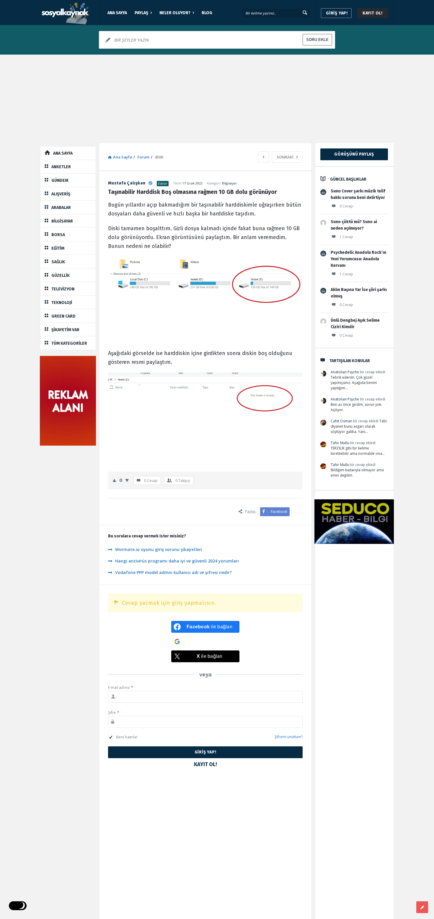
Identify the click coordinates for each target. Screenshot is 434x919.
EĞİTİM (57, 248)
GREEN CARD (63, 316)
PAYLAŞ (141, 12)
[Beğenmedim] (127, 480)
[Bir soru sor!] (422, 907)
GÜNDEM (59, 180)
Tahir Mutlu (340, 442)
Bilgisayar (229, 183)
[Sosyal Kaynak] (69, 12)
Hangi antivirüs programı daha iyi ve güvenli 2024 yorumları (177, 561)
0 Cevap (346, 206)
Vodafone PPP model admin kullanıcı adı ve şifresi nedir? (173, 572)
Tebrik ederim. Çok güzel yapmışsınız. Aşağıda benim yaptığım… (354, 382)
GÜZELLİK (60, 275)
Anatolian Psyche (345, 372)
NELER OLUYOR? (174, 12)
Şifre (113, 712)
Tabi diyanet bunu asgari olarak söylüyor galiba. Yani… (359, 426)
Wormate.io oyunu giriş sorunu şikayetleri (158, 549)
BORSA (58, 234)
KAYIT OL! (373, 13)
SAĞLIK (58, 261)
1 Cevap (346, 236)
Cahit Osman (341, 420)
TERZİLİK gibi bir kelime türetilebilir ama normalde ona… (358, 451)
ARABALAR (61, 207)
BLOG (207, 12)
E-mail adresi (120, 687)
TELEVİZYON (62, 289)
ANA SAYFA (117, 12)
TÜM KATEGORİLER (69, 343)
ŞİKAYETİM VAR (65, 329)
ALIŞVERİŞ (60, 194)
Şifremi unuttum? (289, 736)
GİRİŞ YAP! (337, 13)
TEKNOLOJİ (61, 302)
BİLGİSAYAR (62, 221)
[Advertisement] (217, 99)
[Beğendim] (114, 480)
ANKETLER (61, 166)
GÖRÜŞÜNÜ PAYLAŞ (354, 154)
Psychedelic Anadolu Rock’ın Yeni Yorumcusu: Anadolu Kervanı (358, 259)
